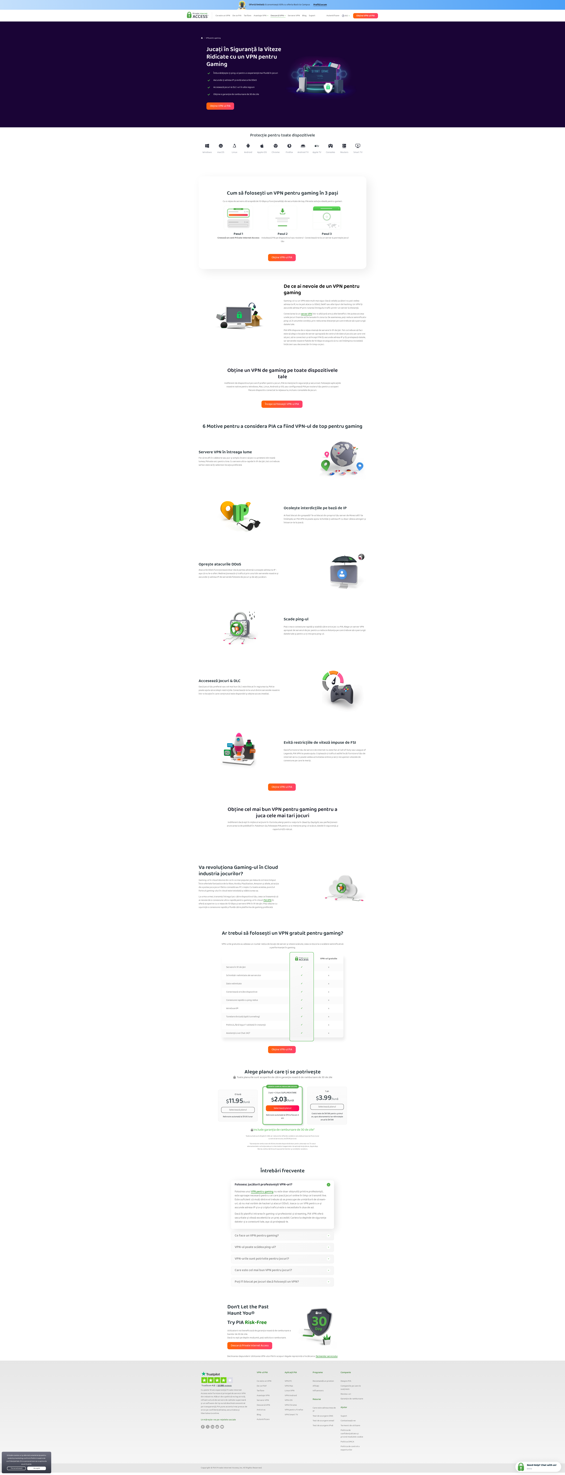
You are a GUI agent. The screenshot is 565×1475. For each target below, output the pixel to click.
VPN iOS (289, 1400)
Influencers (318, 1391)
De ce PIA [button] (236, 16)
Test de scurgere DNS (323, 1416)
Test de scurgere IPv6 (323, 1426)
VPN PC (288, 1381)
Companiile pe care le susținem (351, 1387)
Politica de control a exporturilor (350, 1448)
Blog (259, 1415)
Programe (318, 1372)
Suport (344, 1416)
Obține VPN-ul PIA (365, 16)
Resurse (317, 1399)
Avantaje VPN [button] (260, 16)
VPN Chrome (291, 1405)
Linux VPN (289, 1391)
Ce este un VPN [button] (223, 16)
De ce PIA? (262, 1386)
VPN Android (291, 1396)
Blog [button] (304, 16)
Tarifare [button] (247, 16)
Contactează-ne (348, 1421)
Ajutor (344, 1407)
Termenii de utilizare (350, 1426)
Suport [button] (312, 16)
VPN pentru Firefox (294, 1410)
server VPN (306, 314)
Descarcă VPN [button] (277, 16)
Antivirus (261, 1410)
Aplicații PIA (291, 1372)
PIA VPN (267, 900)
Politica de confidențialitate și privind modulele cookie (352, 1433)
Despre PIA (346, 1381)
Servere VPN (263, 1400)
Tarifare (260, 1391)
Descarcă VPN (263, 1405)
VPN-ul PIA (262, 1372)
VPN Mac (289, 1386)
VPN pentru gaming (262, 1192)
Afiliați (316, 1386)
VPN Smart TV (291, 1415)
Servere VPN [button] (294, 16)
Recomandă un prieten (323, 1381)
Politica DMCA (347, 1442)
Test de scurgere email (323, 1421)
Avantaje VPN (263, 1396)
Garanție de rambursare (352, 1399)
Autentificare (332, 16)
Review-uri (346, 1394)
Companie (346, 1372)
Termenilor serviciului (327, 1356)
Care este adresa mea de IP (324, 1409)
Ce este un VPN (264, 1381)
